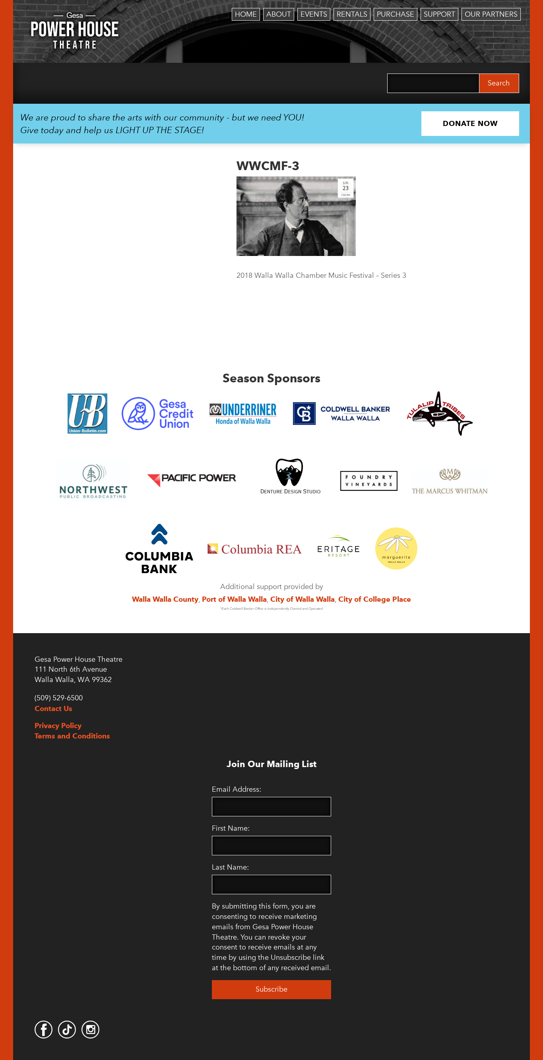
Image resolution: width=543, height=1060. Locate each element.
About (278, 14)
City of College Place (374, 599)
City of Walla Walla (302, 599)
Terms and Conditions (72, 736)
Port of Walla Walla (234, 599)
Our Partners (491, 14)
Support (439, 14)
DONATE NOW (470, 123)
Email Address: (236, 789)
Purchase (395, 14)
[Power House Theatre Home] (74, 18)
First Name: (231, 828)
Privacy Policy (58, 725)
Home (246, 14)
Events (314, 14)
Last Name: (230, 867)
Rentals (352, 14)
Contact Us (53, 708)
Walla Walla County (165, 599)
